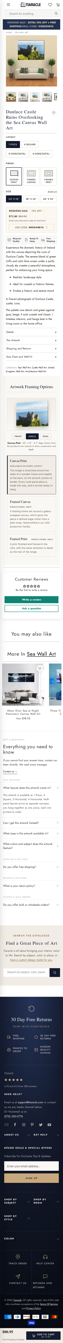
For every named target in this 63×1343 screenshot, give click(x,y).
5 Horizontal (17, 153)
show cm (52, 191)
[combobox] (28, 13)
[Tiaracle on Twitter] (40, 1125)
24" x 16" (14, 199)
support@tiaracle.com (30, 1102)
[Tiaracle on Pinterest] (32, 1125)
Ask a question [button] (31, 608)
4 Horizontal (41, 153)
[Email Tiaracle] (6, 1125)
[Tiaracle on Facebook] (15, 1125)
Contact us (10, 771)
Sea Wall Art (21, 32)
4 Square (30, 144)
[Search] (56, 13)
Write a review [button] (31, 600)
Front (18, 436)
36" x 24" (31, 199)
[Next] (54, 60)
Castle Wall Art (39, 367)
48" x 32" (48, 199)
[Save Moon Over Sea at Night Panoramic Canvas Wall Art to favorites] (40, 668)
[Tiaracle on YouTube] (49, 1125)
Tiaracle (17, 1300)
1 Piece (13, 144)
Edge (46, 436)
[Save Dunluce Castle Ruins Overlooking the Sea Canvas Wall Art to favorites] (54, 113)
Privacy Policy (33, 1308)
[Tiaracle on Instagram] (23, 1125)
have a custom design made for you (31, 960)
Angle (32, 436)
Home (9, 32)
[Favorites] (50, 5)
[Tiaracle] (31, 4)
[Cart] (58, 5)
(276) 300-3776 (13, 1116)
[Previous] (8, 60)
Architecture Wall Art (35, 371)
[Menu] (8, 4)
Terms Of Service (49, 1304)
